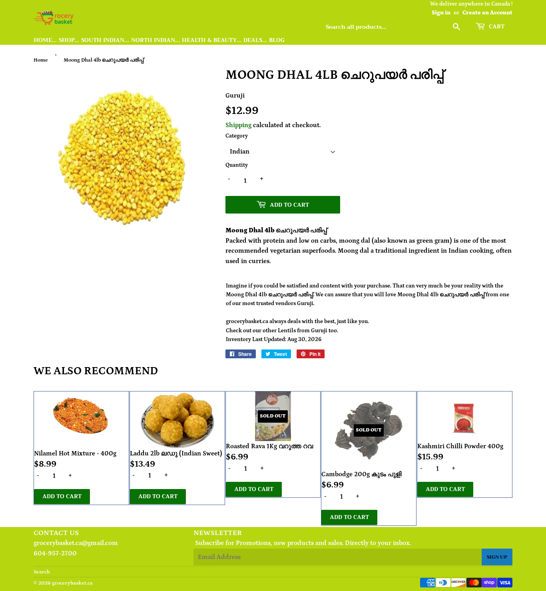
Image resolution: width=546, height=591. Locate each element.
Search (42, 572)
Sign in (441, 13)
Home (41, 60)
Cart (495, 26)
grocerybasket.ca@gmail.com (76, 543)
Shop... (69, 40)
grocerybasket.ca (72, 583)
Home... (45, 40)
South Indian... (105, 40)
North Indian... (155, 40)
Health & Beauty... (211, 40)
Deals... (255, 40)
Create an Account (487, 13)
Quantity (236, 165)
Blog (277, 40)
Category (236, 136)
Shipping (238, 125)
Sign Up (497, 557)
